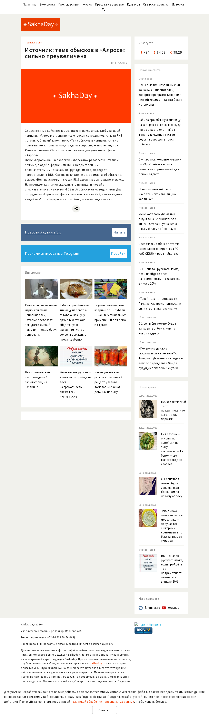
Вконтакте (152, 608)
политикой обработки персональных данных (102, 702)
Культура (133, 4)
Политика (30, 4)
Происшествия (69, 4)
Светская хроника (156, 4)
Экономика (47, 4)
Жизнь (87, 4)
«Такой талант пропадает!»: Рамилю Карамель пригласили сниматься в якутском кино (160, 303)
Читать (120, 232)
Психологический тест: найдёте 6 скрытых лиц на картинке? (157, 194)
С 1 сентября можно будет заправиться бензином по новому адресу (157, 328)
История (178, 4)
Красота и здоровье (109, 4)
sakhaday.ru (97, 663)
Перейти (118, 253)
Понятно (105, 710)
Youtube (173, 608)
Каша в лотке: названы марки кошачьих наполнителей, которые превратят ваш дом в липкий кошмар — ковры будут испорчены (160, 94)
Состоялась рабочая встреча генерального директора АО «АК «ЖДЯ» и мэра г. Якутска (159, 249)
